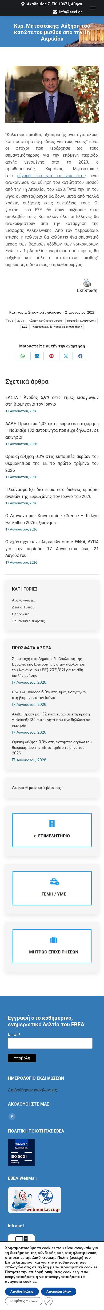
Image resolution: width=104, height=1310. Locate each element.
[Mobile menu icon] (93, 8)
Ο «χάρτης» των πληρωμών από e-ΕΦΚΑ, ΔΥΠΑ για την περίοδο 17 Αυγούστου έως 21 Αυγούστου (52, 548)
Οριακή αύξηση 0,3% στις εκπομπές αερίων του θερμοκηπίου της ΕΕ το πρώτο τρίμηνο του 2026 (52, 463)
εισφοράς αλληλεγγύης (81, 320)
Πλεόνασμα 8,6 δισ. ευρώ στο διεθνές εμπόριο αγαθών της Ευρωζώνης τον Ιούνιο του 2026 (52, 493)
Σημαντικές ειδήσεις (44, 312)
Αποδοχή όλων (22, 1291)
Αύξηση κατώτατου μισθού (45, 320)
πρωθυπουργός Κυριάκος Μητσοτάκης (57, 326)
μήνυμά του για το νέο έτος (51, 175)
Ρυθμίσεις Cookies (23, 1301)
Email (14, 1034)
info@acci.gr (70, 12)
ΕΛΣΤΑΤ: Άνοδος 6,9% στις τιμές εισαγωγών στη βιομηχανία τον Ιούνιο (52, 401)
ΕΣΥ (25, 326)
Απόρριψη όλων (58, 1291)
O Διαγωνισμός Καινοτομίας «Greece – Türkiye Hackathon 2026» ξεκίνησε (52, 519)
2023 (20, 320)
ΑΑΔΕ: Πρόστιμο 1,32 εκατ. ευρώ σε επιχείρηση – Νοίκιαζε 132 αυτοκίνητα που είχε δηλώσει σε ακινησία (52, 430)
